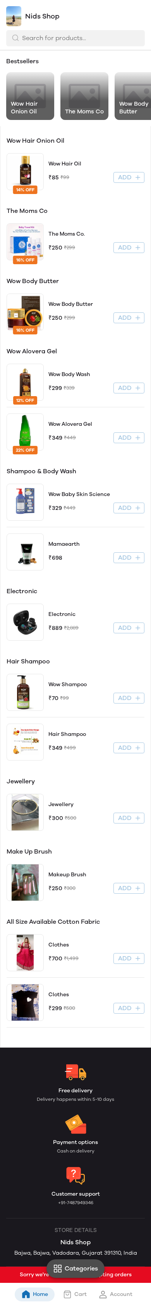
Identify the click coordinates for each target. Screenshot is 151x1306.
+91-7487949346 (75, 1202)
